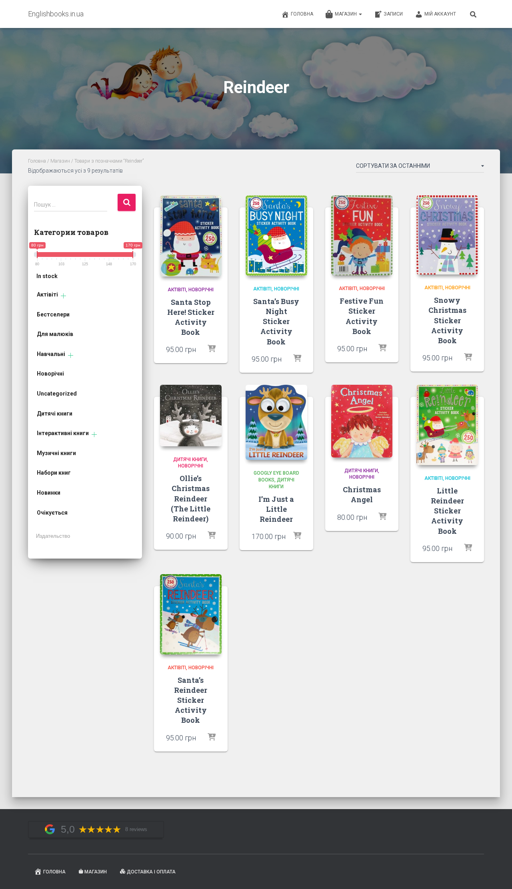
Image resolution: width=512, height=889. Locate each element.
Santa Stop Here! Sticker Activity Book (190, 317)
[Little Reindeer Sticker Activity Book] (447, 425)
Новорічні (50, 373)
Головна (302, 14)
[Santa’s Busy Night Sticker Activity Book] (276, 235)
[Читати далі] (212, 536)
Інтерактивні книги (63, 433)
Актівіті (47, 294)
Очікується (52, 512)
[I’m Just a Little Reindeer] (276, 422)
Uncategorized (57, 393)
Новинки (48, 492)
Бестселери (53, 314)
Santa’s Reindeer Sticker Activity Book (190, 700)
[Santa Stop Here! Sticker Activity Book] (191, 235)
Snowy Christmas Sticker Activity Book (447, 320)
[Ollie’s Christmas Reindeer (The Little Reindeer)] (191, 415)
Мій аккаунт (440, 14)
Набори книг (54, 472)
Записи (393, 14)
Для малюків (55, 334)
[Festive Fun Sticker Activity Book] (362, 235)
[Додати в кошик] (212, 349)
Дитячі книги (54, 413)
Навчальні (51, 354)
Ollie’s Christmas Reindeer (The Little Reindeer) (190, 498)
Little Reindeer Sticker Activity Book (447, 511)
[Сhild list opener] (63, 295)
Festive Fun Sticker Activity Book (362, 316)
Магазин (346, 14)
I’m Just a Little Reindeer (276, 509)
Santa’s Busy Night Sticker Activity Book (276, 321)
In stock (47, 276)
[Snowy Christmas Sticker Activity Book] (447, 235)
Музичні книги (56, 453)
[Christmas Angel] (362, 421)
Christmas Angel (362, 494)
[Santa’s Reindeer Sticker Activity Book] (191, 614)
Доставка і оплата (151, 872)
